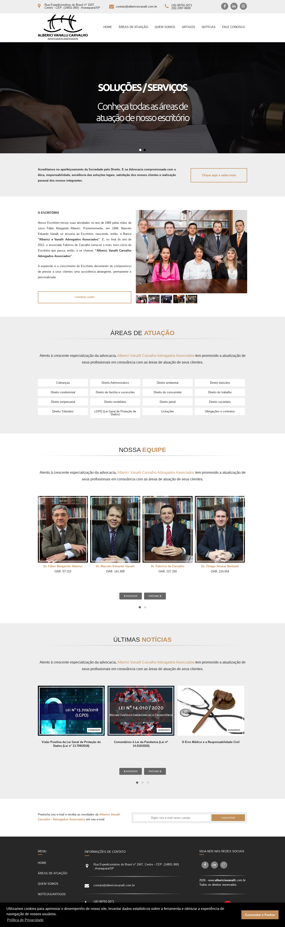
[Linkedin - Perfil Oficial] (234, 6)
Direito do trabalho (220, 392)
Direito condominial (63, 392)
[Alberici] (63, 27)
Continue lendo (85, 297)
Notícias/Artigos (52, 894)
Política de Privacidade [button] (25, 920)
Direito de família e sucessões (115, 392)
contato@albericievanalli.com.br (136, 6)
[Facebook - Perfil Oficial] (224, 6)
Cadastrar (228, 818)
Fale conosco (233, 27)
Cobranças (63, 382)
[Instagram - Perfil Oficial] (243, 6)
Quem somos (165, 27)
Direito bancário (220, 382)
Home (107, 27)
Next (279, 97)
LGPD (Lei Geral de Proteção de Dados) (115, 413)
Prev (5, 97)
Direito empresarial (63, 402)
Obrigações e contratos (220, 411)
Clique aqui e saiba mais (219, 175)
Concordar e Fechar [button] (260, 915)
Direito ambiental (167, 382)
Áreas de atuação (133, 27)
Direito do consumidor (168, 392)
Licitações (167, 411)
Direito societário (220, 402)
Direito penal (168, 402)
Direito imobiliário (115, 402)
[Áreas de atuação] (142, 97)
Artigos (188, 27)
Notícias (209, 27)
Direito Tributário (62, 411)
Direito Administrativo (115, 382)
